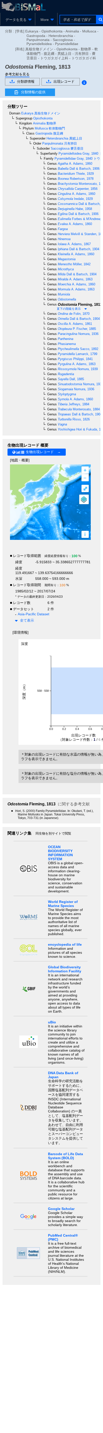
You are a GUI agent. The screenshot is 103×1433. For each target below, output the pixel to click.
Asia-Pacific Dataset (33, 614)
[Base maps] (84, 499)
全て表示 (27, 620)
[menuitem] (17, 20)
